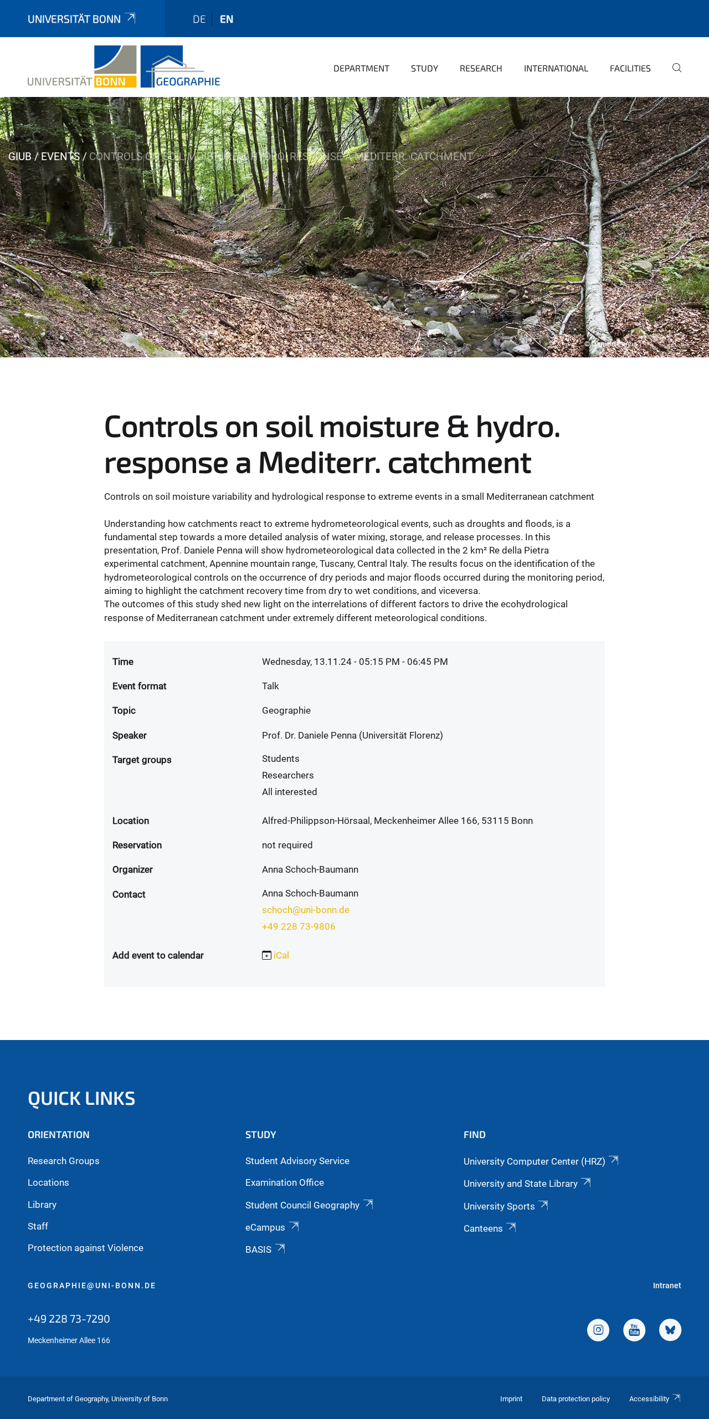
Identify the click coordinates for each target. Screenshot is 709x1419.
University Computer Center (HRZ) (534, 1161)
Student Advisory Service (297, 1160)
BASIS (258, 1249)
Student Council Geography (302, 1205)
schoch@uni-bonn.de (306, 909)
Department (361, 68)
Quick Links (82, 1097)
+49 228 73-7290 (69, 1318)
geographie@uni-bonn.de (92, 1285)
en (226, 18)
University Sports (499, 1206)
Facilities (630, 68)
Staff (38, 1226)
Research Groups (64, 1160)
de (199, 18)
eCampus (265, 1227)
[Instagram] (598, 1331)
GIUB (20, 156)
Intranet (667, 1285)
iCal (281, 955)
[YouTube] (634, 1331)
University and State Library (521, 1183)
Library (42, 1204)
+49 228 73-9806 (299, 926)
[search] (672, 75)
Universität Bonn (74, 18)
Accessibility (649, 1399)
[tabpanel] (354, 227)
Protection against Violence (85, 1247)
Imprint (511, 1399)
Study (424, 68)
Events (60, 156)
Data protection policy (576, 1399)
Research (481, 68)
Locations (48, 1182)
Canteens (483, 1228)
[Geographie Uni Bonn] (124, 66)
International (556, 68)
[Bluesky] (670, 1331)
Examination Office (284, 1182)
